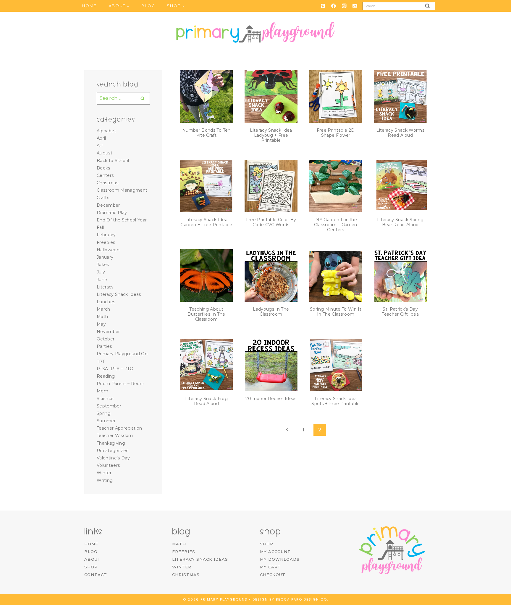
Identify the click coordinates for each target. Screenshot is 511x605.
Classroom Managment (122, 190)
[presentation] (206, 96)
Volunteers (108, 465)
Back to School (113, 160)
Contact (95, 574)
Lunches (106, 301)
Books (103, 168)
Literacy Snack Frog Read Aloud (206, 401)
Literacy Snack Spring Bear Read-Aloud (400, 222)
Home (89, 5)
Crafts (103, 197)
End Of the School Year (122, 220)
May (101, 324)
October (105, 339)
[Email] (354, 5)
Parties (104, 346)
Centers (105, 175)
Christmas (107, 182)
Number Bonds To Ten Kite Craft (206, 133)
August (104, 153)
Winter (104, 472)
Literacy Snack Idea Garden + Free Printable (206, 222)
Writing (105, 480)
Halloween (108, 249)
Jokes (103, 264)
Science (105, 398)
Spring (104, 413)
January (105, 257)
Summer (106, 420)
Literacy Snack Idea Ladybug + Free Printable (271, 135)
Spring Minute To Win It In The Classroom (335, 311)
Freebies (106, 242)
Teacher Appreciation (119, 428)
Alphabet (106, 130)
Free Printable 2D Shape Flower (336, 133)
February (106, 234)
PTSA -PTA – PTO (115, 368)
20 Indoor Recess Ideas (270, 398)
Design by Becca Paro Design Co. (290, 599)
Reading (106, 376)
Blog (148, 5)
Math (102, 316)
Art (100, 145)
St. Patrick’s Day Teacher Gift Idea (400, 311)
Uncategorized (113, 450)
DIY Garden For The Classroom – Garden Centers (335, 224)
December (108, 205)
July (101, 272)
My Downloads (280, 559)
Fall (100, 227)
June (102, 279)
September (109, 406)
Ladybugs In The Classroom (271, 311)
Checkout (272, 574)
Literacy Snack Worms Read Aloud (400, 133)
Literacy (105, 287)
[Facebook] (333, 5)
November (108, 331)
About (92, 559)
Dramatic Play (112, 212)
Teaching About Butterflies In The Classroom (206, 314)
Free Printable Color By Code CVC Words (271, 222)
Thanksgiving (111, 443)
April (101, 138)
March (103, 309)
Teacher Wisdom (115, 435)
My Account (275, 551)
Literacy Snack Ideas (119, 294)
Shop (91, 567)
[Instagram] (344, 5)
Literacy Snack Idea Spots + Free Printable (335, 401)
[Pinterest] (322, 5)
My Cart (270, 567)
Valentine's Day (113, 458)
